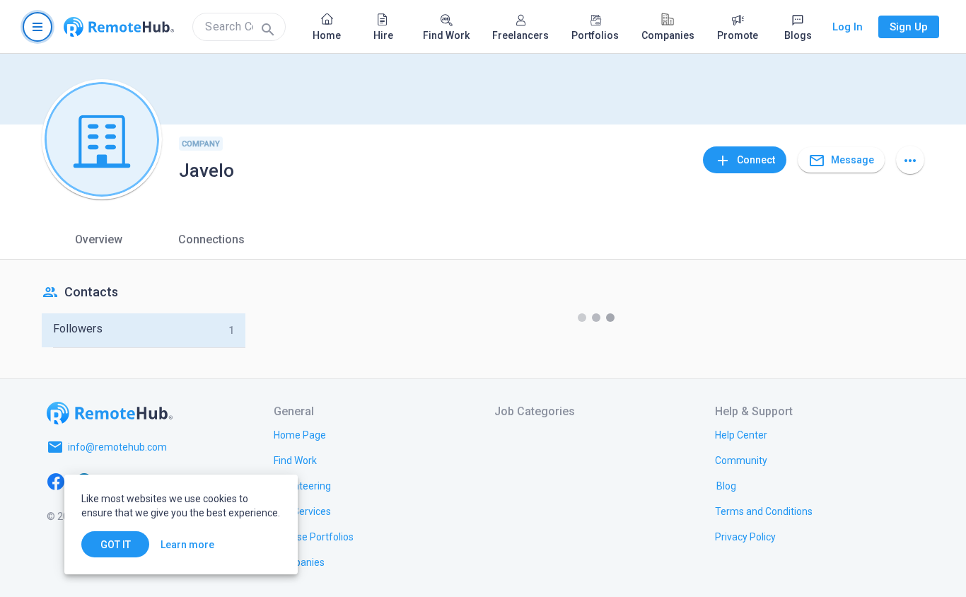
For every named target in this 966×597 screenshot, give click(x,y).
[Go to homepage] (119, 27)
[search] (239, 27)
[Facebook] (56, 481)
